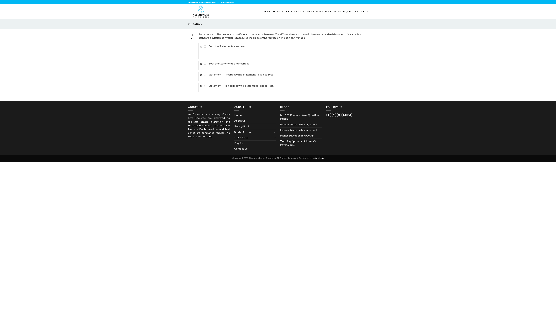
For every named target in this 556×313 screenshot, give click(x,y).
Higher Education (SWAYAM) (297, 135)
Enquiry (347, 11)
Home (267, 11)
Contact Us (361, 11)
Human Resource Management (298, 124)
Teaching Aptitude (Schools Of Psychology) (298, 143)
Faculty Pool (293, 11)
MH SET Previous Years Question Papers (299, 117)
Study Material (312, 11)
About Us (278, 11)
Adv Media (318, 158)
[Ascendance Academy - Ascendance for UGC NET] (201, 11)
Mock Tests (332, 11)
